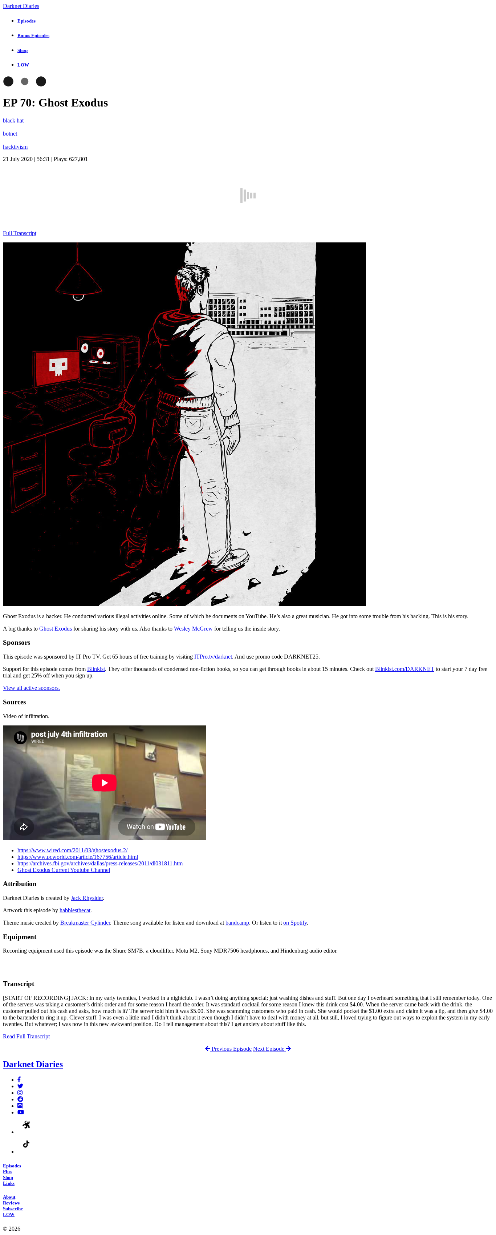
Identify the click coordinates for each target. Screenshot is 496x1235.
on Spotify (295, 923)
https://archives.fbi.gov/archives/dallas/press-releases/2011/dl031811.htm (100, 863)
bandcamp (237, 923)
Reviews (11, 1203)
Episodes (12, 1165)
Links (9, 1183)
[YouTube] (20, 1112)
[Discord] (20, 1106)
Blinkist (96, 669)
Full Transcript (19, 233)
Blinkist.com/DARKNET (404, 669)
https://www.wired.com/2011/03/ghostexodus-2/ (72, 850)
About (9, 1197)
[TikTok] (26, 1151)
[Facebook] (19, 1080)
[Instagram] (20, 1093)
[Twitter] (20, 1086)
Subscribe (13, 1208)
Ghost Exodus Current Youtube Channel (63, 870)
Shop (8, 1177)
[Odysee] (26, 1132)
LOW (9, 1214)
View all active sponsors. (31, 688)
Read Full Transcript (26, 1036)
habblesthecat (75, 910)
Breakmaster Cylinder (85, 923)
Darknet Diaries (21, 6)
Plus (7, 1171)
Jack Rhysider (87, 898)
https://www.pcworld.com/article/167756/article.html (77, 857)
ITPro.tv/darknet (213, 656)
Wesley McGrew (193, 628)
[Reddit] (20, 1099)
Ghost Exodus (55, 628)
